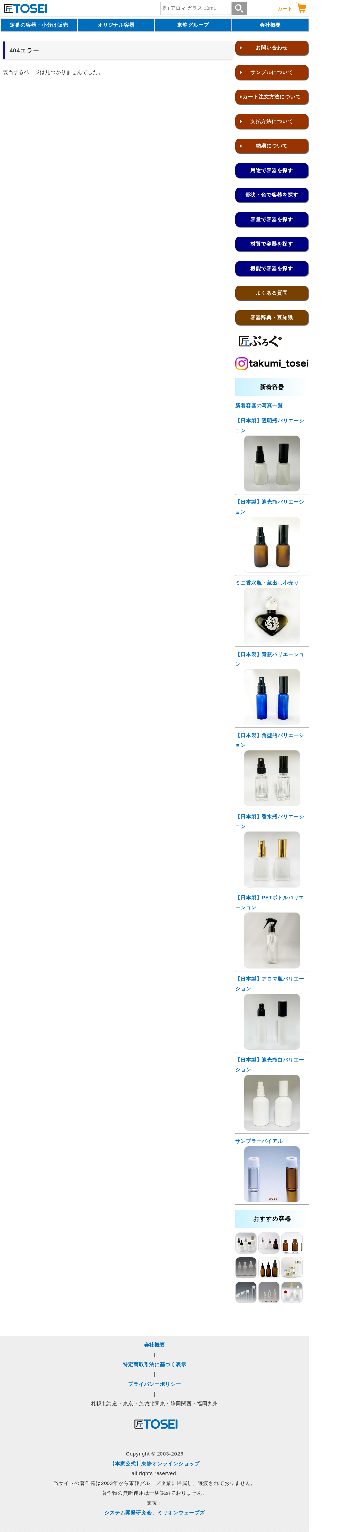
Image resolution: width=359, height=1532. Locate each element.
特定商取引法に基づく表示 (155, 1364)
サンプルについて (271, 72)
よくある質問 (271, 293)
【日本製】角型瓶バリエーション (269, 740)
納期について (271, 146)
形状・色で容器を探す (271, 195)
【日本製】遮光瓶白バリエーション (269, 1064)
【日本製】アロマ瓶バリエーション (269, 983)
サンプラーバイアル (259, 1141)
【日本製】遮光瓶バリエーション (269, 506)
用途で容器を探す (271, 170)
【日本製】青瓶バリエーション (269, 659)
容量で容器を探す (271, 219)
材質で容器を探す (271, 244)
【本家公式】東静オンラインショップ (155, 1463)
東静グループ (193, 25)
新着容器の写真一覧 (259, 405)
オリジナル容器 (116, 25)
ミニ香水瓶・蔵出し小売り (267, 583)
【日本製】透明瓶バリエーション (269, 425)
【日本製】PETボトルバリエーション (269, 902)
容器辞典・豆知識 (271, 317)
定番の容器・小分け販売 (39, 25)
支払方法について (271, 121)
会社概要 (270, 25)
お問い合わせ (271, 47)
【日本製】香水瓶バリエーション (269, 821)
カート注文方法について (272, 96)
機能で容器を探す (271, 268)
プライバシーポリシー (154, 1384)
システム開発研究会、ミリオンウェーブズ (154, 1512)
